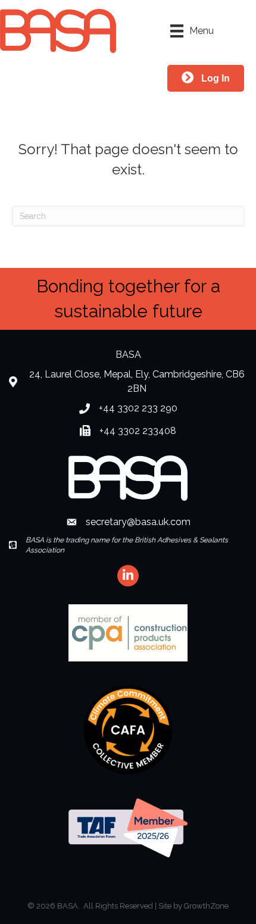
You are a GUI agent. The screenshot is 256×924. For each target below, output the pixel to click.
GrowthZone (206, 905)
